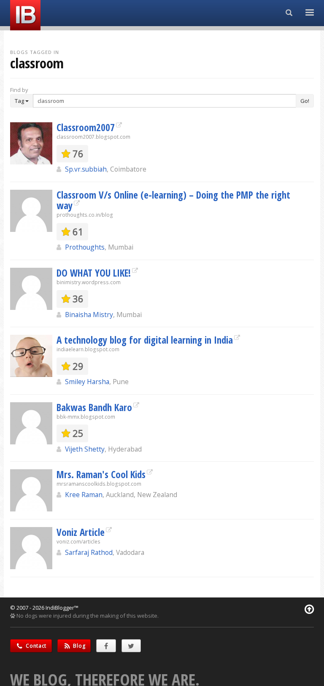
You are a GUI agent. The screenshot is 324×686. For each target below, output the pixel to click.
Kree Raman (84, 494)
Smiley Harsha (87, 381)
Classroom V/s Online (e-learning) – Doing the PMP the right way (173, 200)
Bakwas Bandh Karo (94, 407)
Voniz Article (81, 532)
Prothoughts (85, 247)
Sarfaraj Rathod (89, 552)
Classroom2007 (86, 127)
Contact (35, 645)
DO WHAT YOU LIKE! (94, 273)
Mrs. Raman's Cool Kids (101, 474)
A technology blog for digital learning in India (145, 340)
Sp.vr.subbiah (86, 169)
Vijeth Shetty (85, 449)
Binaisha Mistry (89, 314)
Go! (304, 101)
